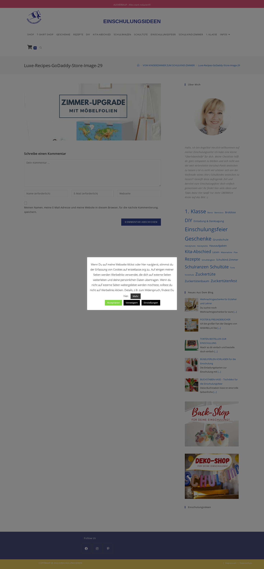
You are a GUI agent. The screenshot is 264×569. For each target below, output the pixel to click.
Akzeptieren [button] (113, 302)
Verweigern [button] (132, 302)
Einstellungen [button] (151, 302)
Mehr (135, 296)
